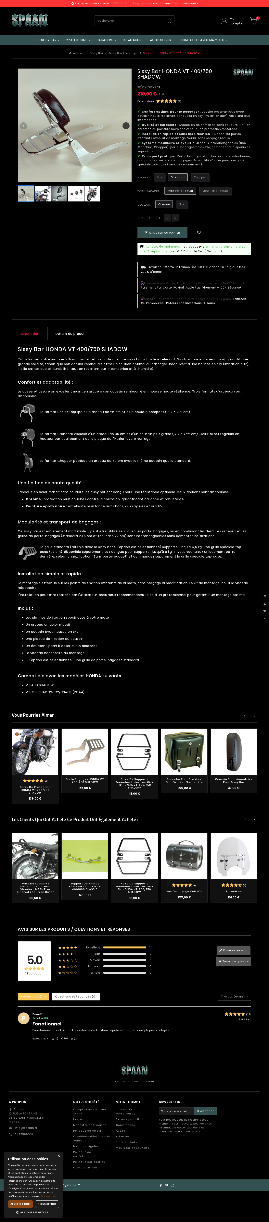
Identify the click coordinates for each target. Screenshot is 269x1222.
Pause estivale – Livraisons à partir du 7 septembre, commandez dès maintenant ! (136, 3)
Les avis (79, 1119)
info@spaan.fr (25, 1128)
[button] (33, 1212)
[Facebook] (161, 1185)
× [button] (58, 1155)
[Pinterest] (167, 1185)
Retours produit (127, 1119)
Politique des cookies (89, 1162)
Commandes (125, 1125)
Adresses (123, 1136)
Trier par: (227, 996)
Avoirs (120, 1131)
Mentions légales (85, 1146)
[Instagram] (172, 1185)
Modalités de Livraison (89, 1125)
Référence (144, 87)
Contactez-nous (85, 1167)
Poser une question (235, 961)
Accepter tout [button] (20, 1204)
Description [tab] (29, 333)
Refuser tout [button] (47, 1204)
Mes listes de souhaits (132, 1148)
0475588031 (23, 1134)
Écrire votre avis (234, 950)
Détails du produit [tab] (71, 333)
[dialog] (33, 1185)
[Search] (169, 21)
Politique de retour (87, 1131)
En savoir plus (49, 1196)
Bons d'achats (126, 1142)
